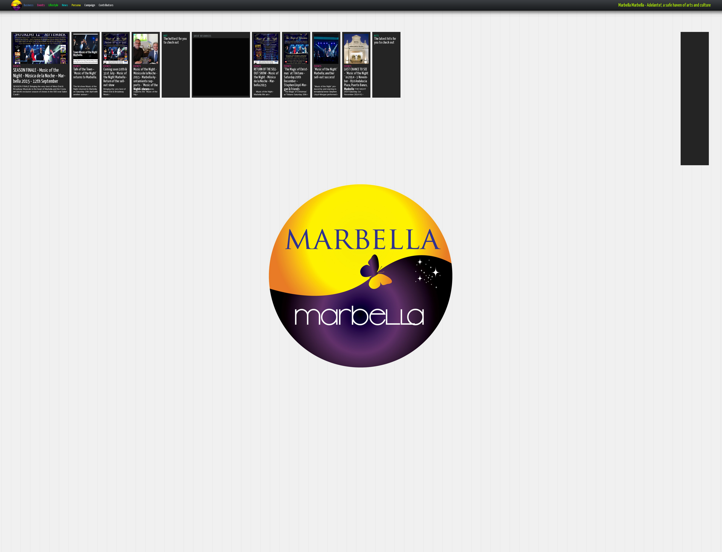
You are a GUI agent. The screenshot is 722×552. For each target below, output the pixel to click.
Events (41, 5)
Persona (76, 5)
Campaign (89, 5)
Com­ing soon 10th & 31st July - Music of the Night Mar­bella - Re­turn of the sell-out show (115, 77)
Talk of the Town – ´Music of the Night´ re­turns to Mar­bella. (85, 73)
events (17, 66)
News (65, 5)
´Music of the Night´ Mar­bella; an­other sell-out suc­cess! (325, 73)
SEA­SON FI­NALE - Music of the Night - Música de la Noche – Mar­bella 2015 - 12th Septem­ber (39, 76)
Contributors (106, 5)
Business (28, 5)
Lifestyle (53, 5)
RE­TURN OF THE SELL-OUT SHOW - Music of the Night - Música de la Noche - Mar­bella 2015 (266, 77)
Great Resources (202, 36)
